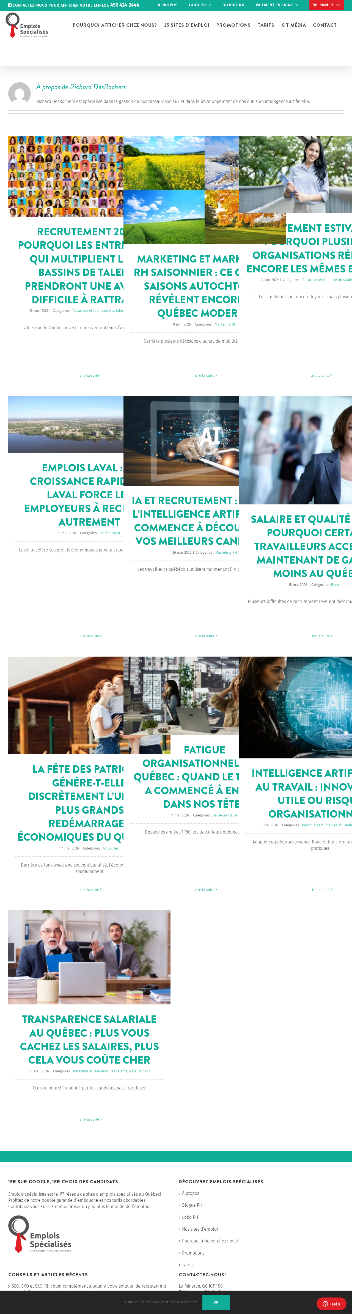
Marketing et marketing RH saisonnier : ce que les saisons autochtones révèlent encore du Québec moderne (205, 286)
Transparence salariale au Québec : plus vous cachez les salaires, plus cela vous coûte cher (89, 1039)
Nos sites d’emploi (200, 1229)
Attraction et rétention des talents (100, 310)
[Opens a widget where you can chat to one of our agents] (331, 1304)
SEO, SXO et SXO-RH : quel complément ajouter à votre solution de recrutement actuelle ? (89, 1289)
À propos (190, 1193)
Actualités (111, 848)
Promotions (193, 1253)
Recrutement (341, 585)
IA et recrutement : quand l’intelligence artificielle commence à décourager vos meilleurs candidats (204, 521)
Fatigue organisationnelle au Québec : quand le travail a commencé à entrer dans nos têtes (205, 777)
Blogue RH (192, 1205)
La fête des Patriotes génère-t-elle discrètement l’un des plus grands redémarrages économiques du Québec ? (89, 803)
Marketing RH (226, 324)
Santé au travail (225, 815)
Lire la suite (89, 375)
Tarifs (187, 1264)
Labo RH (190, 1217)
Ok (216, 1302)
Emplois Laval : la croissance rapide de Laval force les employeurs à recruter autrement (89, 495)
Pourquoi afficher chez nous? (210, 1241)
